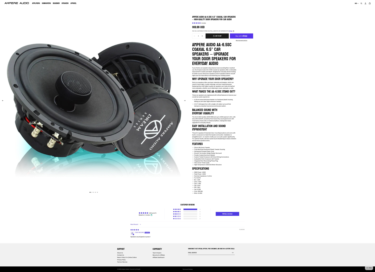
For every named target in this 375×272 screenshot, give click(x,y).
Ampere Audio (125, 269)
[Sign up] (233, 253)
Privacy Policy (121, 259)
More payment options (241, 40)
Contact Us (120, 255)
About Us (120, 252)
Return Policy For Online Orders (127, 257)
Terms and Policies (188, 269)
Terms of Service (122, 262)
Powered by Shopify (135, 269)
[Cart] (370, 3)
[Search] (361, 3)
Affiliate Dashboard (158, 257)
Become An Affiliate (159, 255)
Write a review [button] (227, 214)
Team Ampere (157, 252)
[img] (134, 230)
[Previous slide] (2, 101)
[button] (196, 23)
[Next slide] (185, 101)
